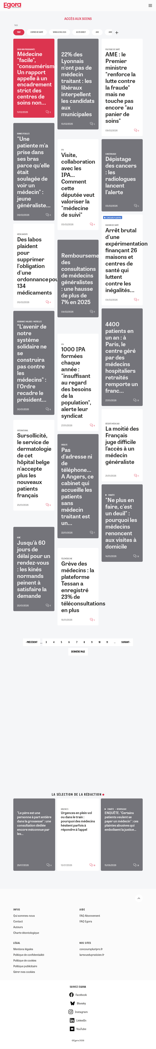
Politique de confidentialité (28, 955)
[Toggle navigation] (150, 5)
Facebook (81, 995)
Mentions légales (23, 949)
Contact (18, 921)
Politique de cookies (24, 960)
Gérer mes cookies (24, 972)
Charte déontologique (26, 933)
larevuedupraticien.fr (92, 955)
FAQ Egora (86, 921)
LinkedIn (81, 1020)
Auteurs (18, 927)
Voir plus (117, 33)
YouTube (81, 1029)
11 (108, 643)
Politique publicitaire (25, 966)
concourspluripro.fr (91, 949)
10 (101, 643)
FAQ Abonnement (90, 915)
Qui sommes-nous (24, 915)
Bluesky (81, 1003)
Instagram (81, 1012)
